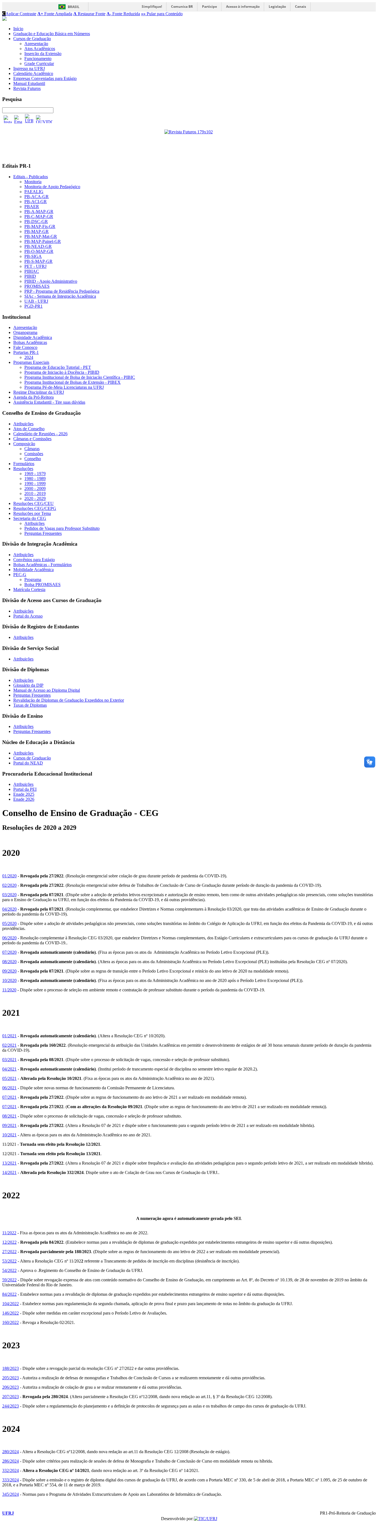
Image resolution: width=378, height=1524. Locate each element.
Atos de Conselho (29, 428)
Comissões (33, 453)
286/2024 (10, 1461)
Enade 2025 (23, 794)
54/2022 (9, 1270)
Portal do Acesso (28, 616)
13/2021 (9, 1163)
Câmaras (32, 448)
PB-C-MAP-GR (38, 216)
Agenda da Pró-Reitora (33, 397)
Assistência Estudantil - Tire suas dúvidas (49, 402)
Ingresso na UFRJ (29, 68)
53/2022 (9, 1261)
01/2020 (9, 876)
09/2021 (9, 1125)
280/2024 (10, 1451)
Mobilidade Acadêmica (33, 569)
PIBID (30, 276)
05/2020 (9, 923)
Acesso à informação (243, 6)
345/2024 (10, 1494)
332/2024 (10, 1470)
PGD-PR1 (33, 306)
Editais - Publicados (30, 176)
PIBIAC (31, 271)
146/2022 (10, 1313)
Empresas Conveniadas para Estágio (45, 78)
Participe (209, 6)
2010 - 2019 (35, 493)
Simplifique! (152, 6)
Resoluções (23, 468)
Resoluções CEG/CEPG (34, 508)
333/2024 (10, 1480)
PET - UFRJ (35, 266)
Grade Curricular (39, 63)
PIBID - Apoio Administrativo (50, 281)
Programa (32, 579)
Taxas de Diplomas (30, 705)
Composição (24, 443)
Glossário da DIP (28, 685)
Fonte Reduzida (123, 13)
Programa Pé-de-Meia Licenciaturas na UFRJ (64, 387)
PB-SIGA (33, 256)
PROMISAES (37, 286)
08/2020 (9, 961)
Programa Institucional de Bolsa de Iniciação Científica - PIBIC (79, 377)
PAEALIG (33, 191)
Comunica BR (182, 6)
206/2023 (10, 1387)
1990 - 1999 (35, 483)
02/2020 (9, 885)
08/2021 (9, 1116)
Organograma (25, 332)
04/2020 (9, 909)
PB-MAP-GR (36, 231)
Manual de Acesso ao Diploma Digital (46, 690)
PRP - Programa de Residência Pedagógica (61, 291)
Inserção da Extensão (42, 53)
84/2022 (9, 1294)
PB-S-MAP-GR (38, 261)
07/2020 (9, 952)
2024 (28, 357)
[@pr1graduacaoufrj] (7, 119)
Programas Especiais (31, 362)
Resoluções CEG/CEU (33, 503)
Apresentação (36, 43)
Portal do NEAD (28, 763)
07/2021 (9, 1097)
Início (18, 28)
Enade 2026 (23, 799)
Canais (300, 6)
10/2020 (9, 980)
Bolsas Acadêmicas (30, 342)
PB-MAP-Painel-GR (42, 241)
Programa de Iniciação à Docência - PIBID (61, 372)
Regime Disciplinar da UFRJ (38, 392)
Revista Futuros (27, 88)
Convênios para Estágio (34, 559)
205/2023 (10, 1377)
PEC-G (19, 574)
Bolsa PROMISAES (42, 584)
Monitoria (33, 181)
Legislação (277, 6)
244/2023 (10, 1406)
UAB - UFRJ (36, 301)
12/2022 (9, 1242)
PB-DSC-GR (36, 221)
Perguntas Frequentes (43, 533)
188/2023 (10, 1368)
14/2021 (9, 1172)
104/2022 (10, 1303)
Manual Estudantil (29, 83)
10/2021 (9, 1134)
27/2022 (9, 1251)
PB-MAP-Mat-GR (40, 236)
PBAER (31, 206)
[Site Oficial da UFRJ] (29, 119)
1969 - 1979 (35, 473)
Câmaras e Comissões (32, 438)
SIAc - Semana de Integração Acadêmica (60, 296)
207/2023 (10, 1396)
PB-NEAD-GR (38, 246)
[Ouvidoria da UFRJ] (44, 119)
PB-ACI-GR (35, 201)
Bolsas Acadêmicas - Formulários (42, 564)
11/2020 (9, 990)
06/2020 (9, 937)
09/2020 (9, 971)
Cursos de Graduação (32, 38)
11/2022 (9, 1232)
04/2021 (9, 1069)
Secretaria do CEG (29, 518)
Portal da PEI (25, 789)
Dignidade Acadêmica (32, 337)
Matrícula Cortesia (29, 589)
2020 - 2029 (35, 498)
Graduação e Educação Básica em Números (51, 33)
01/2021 (9, 1035)
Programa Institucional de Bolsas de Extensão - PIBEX (72, 382)
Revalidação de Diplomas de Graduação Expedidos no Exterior (68, 700)
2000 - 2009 (35, 488)
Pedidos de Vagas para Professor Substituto (62, 528)
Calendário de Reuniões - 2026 (40, 433)
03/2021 (9, 1059)
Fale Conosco (25, 347)
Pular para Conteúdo (162, 13)
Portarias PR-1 (26, 352)
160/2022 (10, 1322)
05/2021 (9, 1078)
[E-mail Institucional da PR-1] (18, 119)
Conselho (32, 458)
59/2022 (9, 1279)
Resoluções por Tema (32, 513)
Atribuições (23, 423)
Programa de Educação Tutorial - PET (57, 367)
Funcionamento (37, 58)
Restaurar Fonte (89, 13)
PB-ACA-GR (36, 196)
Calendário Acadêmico (33, 73)
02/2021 (9, 1045)
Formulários (23, 463)
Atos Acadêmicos (39, 48)
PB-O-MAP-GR (38, 251)
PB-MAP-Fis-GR (39, 226)
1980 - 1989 (35, 478)
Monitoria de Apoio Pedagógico (52, 186)
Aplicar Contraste (19, 13)
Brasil (73, 6)
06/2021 (9, 1087)
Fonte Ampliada (54, 13)
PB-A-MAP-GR (38, 211)
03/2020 (9, 894)
